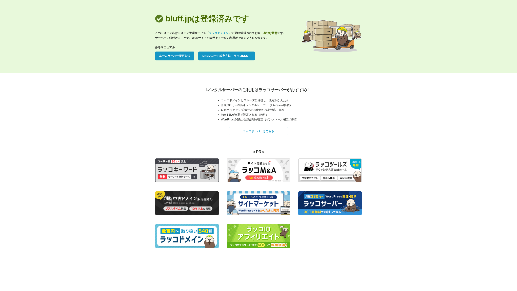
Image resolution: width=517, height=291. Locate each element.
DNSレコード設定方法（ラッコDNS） (226, 55)
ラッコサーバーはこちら (258, 131)
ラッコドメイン (219, 33)
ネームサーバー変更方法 (174, 55)
